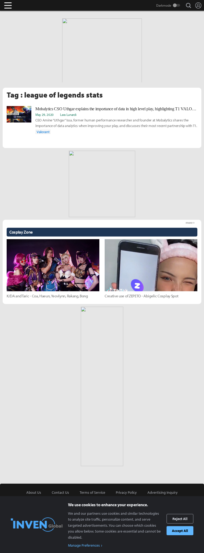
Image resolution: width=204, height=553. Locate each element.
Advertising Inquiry (162, 492)
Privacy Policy (126, 492)
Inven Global (28, 5)
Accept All (180, 530)
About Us (33, 492)
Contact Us (60, 492)
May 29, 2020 (44, 114)
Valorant (43, 131)
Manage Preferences (84, 545)
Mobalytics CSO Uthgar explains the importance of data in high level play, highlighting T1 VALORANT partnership (116, 109)
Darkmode (163, 5)
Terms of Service (92, 492)
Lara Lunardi (68, 114)
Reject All (180, 518)
